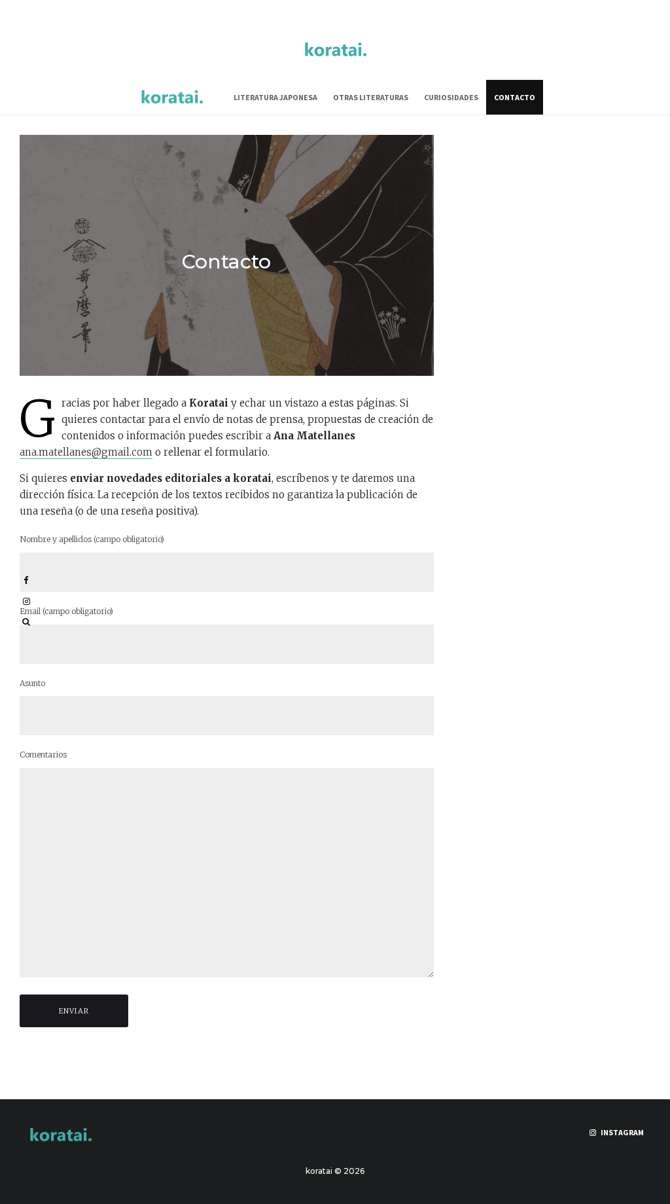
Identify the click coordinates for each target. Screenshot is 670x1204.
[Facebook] (26, 580)
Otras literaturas (370, 97)
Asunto (32, 683)
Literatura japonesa (275, 97)
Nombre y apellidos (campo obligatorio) (92, 539)
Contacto (514, 97)
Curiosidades (451, 97)
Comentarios (43, 754)
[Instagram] (26, 601)
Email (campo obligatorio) (66, 611)
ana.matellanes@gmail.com (86, 452)
